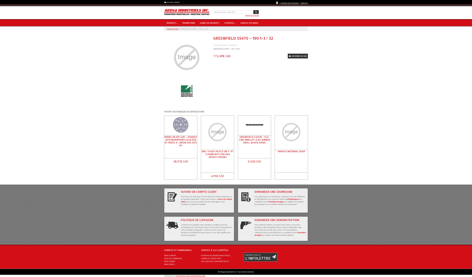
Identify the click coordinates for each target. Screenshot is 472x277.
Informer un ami (299, 56)
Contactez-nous (249, 23)
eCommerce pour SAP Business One (190, 276)
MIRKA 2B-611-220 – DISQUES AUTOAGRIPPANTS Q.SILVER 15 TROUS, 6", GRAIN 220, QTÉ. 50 (180, 141)
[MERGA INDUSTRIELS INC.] (187, 12)
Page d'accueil (172, 29)
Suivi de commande (173, 258)
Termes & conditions (211, 258)
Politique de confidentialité (215, 261)
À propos (229, 23)
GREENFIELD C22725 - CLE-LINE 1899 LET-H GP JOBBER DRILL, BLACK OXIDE (254, 139)
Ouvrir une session (289, 3)
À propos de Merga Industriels (215, 255)
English (304, 3)
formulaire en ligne (276, 202)
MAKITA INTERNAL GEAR (291, 151)
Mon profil (169, 264)
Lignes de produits (210, 23)
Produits (171, 23)
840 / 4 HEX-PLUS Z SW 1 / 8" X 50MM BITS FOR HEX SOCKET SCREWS (217, 154)
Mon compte (170, 255)
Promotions (189, 23)
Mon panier (169, 261)
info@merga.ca (293, 199)
